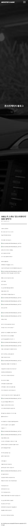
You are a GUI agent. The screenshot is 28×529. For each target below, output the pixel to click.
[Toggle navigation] (24, 2)
